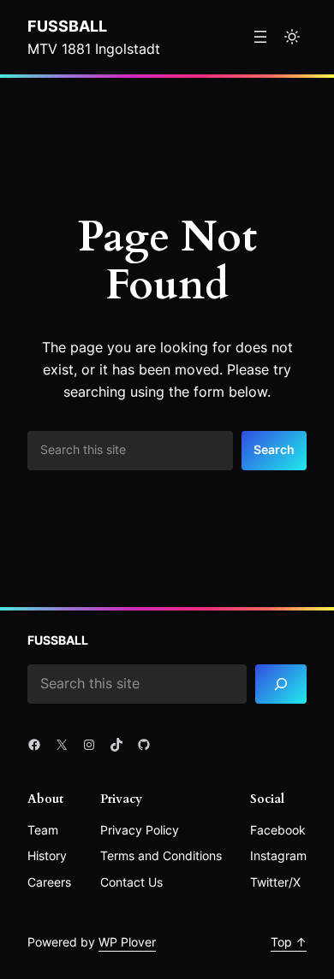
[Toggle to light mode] (292, 36)
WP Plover (127, 942)
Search (274, 449)
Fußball (67, 25)
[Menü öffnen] (260, 37)
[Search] (281, 684)
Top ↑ (289, 942)
